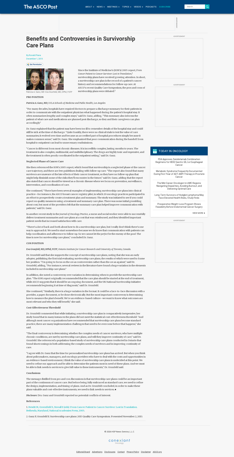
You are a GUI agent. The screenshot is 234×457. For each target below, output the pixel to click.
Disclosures (109, 452)
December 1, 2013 (34, 59)
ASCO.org (157, 452)
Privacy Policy (133, 452)
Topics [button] (126, 7)
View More (198, 213)
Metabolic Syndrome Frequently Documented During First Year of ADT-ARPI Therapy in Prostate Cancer (179, 174)
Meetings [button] (112, 7)
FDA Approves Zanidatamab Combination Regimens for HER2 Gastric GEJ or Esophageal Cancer (179, 162)
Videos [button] (138, 7)
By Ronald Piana (33, 55)
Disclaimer (146, 452)
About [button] (89, 7)
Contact (121, 452)
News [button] (100, 7)
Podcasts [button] (151, 7)
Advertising (97, 452)
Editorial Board (83, 452)
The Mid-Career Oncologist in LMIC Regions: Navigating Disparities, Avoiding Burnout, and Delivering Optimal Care (179, 186)
